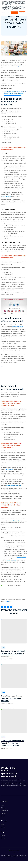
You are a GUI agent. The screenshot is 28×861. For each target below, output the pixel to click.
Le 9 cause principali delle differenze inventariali (15, 91)
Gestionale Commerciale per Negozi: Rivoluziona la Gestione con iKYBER (12, 743)
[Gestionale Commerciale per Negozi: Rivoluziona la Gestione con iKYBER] (14, 721)
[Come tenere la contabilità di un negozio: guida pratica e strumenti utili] (14, 631)
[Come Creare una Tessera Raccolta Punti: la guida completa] (14, 676)
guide (3, 647)
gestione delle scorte (11, 560)
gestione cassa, (10, 469)
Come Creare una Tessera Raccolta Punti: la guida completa (11, 698)
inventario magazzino (17, 326)
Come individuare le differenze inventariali (13, 93)
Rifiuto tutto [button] (22, 13)
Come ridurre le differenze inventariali (12, 95)
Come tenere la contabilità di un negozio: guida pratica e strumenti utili (13, 653)
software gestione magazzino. (13, 485)
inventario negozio (16, 66)
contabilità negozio (14, 520)
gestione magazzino (6, 196)
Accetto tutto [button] (14, 13)
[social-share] (2, 607)
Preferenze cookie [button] (6, 13)
